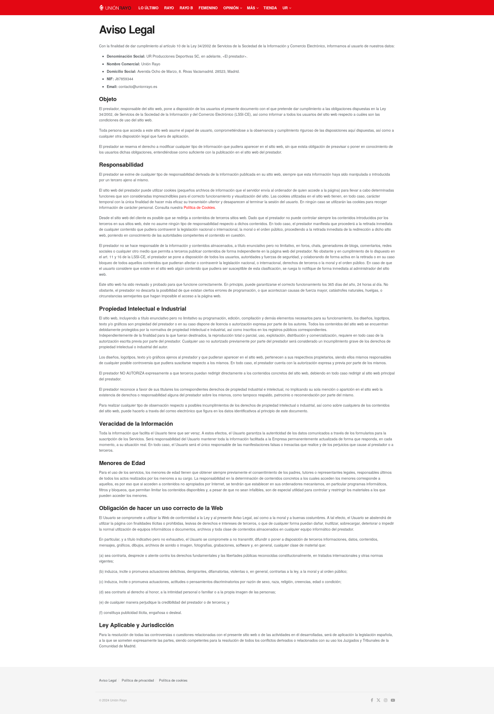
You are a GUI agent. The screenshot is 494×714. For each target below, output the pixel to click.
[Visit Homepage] (115, 7)
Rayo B (186, 7)
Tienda (270, 7)
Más (251, 7)
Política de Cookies (199, 207)
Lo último (148, 7)
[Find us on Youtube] (393, 700)
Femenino (208, 7)
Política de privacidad (138, 680)
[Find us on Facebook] (372, 700)
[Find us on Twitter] (378, 700)
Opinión (231, 7)
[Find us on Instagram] (385, 700)
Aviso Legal (108, 680)
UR (285, 7)
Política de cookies (173, 680)
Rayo (169, 7)
